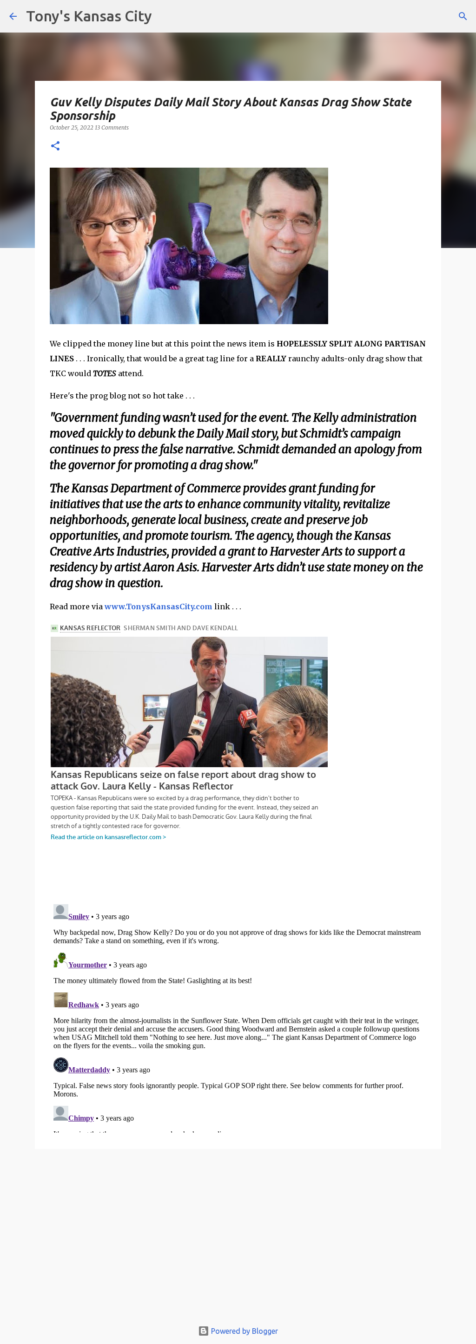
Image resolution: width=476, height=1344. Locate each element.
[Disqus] (238, 1016)
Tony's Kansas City (89, 15)
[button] (55, 146)
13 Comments (112, 127)
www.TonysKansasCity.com (158, 606)
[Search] (463, 16)
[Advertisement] (238, 1239)
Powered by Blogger (243, 1331)
